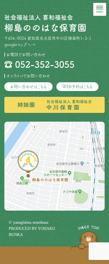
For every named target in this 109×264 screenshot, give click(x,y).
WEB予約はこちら (77, 87)
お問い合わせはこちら (28, 87)
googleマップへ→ (19, 45)
